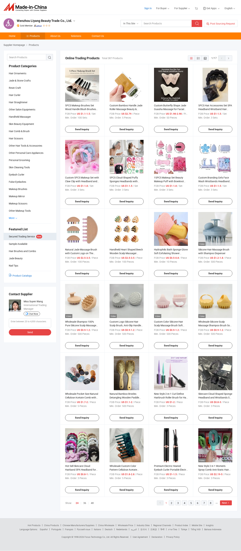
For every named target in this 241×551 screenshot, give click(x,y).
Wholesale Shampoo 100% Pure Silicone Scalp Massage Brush (80, 325)
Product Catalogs (22, 275)
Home (12, 36)
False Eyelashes (17, 181)
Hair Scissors (16, 138)
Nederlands (121, 529)
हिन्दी (162, 529)
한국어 (143, 529)
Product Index (181, 525)
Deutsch (109, 529)
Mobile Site (197, 525)
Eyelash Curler (16, 174)
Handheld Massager (20, 116)
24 (77, 503)
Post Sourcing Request (222, 23)
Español (44, 529)
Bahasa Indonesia (212, 529)
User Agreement (140, 536)
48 (92, 503)
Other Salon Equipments (22, 109)
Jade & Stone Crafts (20, 80)
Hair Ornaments (17, 73)
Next (224, 502)
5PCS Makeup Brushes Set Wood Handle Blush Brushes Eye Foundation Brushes (80, 109)
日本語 (153, 529)
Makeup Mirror (17, 196)
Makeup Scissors (18, 203)
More (12, 218)
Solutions (76, 36)
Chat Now (33, 313)
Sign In (148, 8)
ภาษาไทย (172, 529)
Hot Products (34, 525)
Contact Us (98, 36)
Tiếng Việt (196, 529)
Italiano (97, 529)
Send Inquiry (82, 129)
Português (56, 529)
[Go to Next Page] (228, 58)
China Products (51, 525)
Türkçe (184, 529)
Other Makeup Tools (20, 210)
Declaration (157, 536)
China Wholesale (106, 525)
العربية (134, 529)
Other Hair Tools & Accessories (25, 145)
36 (84, 503)
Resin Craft (15, 87)
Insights (209, 525)
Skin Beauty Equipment (21, 124)
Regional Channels (162, 525)
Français (69, 529)
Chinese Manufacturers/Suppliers (78, 525)
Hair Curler (14, 95)
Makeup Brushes (18, 189)
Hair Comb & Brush (19, 131)
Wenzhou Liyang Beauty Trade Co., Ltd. (44, 21)
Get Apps (211, 8)
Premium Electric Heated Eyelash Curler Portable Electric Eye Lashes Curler (171, 469)
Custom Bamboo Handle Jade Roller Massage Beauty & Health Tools (126, 109)
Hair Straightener (18, 102)
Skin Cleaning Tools (19, 167)
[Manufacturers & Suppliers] (26, 7)
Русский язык (83, 529)
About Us (55, 36)
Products (35, 36)
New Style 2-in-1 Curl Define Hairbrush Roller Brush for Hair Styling (171, 397)
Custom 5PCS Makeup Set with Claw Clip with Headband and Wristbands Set (82, 181)
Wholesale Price (125, 525)
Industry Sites (143, 525)
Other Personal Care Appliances (26, 153)
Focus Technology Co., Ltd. (97, 536)
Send (30, 332)
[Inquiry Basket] (197, 8)
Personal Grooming (19, 160)
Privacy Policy (173, 536)
